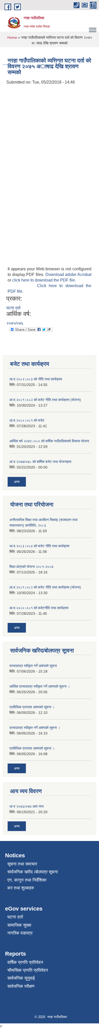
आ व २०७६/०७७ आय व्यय (26, 806)
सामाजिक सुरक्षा (19, 925)
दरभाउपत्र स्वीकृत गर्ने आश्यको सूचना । (34, 728)
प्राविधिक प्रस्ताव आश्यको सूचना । (32, 707)
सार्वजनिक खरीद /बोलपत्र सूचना (32, 872)
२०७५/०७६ (14, 323)
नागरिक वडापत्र (19, 933)
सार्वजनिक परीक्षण (20, 986)
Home (12, 37)
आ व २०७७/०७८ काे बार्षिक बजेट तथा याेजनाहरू (40, 462)
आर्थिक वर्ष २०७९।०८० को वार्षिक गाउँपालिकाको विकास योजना (49, 441)
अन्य (17, 482)
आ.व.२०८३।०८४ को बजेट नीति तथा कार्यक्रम (39, 546)
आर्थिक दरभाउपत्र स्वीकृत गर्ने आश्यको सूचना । (39, 686)
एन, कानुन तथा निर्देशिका (26, 880)
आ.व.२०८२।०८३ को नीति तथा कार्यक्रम (35, 379)
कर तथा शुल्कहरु (20, 888)
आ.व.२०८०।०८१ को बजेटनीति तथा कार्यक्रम (38, 608)
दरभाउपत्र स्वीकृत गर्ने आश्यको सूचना (33, 666)
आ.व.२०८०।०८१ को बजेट (26, 420)
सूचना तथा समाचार (22, 864)
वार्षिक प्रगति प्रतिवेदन (25, 962)
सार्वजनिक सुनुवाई (21, 978)
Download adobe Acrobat (68, 274)
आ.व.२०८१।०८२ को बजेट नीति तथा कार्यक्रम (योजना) (45, 400)
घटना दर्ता (13, 308)
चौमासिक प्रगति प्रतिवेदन (27, 970)
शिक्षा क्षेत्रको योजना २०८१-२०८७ (31, 567)
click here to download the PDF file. (44, 280)
